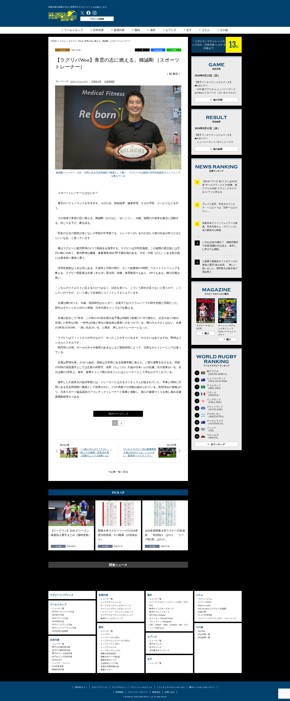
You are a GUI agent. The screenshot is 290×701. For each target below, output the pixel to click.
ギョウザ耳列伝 (205, 615)
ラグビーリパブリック (62, 15)
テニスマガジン (119, 687)
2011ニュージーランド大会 (64, 628)
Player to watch (204, 605)
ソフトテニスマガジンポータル (171, 687)
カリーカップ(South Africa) (161, 618)
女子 (189, 30)
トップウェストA (108, 647)
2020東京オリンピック (159, 650)
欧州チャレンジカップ (159, 612)
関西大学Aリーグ (108, 660)
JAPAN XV (57, 660)
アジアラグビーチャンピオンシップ (117, 615)
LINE (173, 50)
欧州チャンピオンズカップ (161, 608)
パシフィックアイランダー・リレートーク (217, 618)
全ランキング (218, 444)
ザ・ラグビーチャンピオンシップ (116, 605)
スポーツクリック (100, 687)
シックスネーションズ (111, 602)
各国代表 (119, 30)
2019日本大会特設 (60, 631)
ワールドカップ (73, 30)
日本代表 (98, 30)
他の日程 (218, 100)
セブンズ (170, 30)
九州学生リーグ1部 (109, 663)
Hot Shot (201, 631)
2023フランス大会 (60, 618)
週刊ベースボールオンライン (202, 687)
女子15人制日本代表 (61, 650)
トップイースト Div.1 (110, 644)
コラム (206, 30)
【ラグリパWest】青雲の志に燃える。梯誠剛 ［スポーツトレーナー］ (99, 41)
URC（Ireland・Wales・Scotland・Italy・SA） (169, 625)
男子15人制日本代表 (61, 647)
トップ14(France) (156, 628)
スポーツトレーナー (79, 81)
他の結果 (218, 149)
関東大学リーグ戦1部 (110, 657)
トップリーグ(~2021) (110, 637)
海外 (152, 30)
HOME (54, 41)
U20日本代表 (58, 666)
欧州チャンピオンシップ (112, 618)
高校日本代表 (58, 669)
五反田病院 (109, 81)
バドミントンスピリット (141, 687)
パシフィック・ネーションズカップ (117, 612)
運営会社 (156, 692)
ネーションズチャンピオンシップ (116, 608)
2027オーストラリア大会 (63, 612)
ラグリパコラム (205, 599)
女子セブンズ (155, 647)
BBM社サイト (81, 687)
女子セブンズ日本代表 (62, 656)
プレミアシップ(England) (160, 621)
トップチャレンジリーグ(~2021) (115, 640)
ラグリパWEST (204, 602)
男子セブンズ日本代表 (62, 653)
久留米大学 (96, 81)
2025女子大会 (58, 615)
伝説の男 (202, 612)
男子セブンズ (155, 644)
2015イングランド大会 (62, 624)
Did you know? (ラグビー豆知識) (212, 608)
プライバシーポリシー (138, 692)
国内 (137, 30)
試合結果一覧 (204, 637)
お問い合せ (169, 692)
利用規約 (120, 692)
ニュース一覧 (58, 608)
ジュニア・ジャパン (61, 663)
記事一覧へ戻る (119, 472)
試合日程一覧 (204, 634)
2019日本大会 (58, 621)
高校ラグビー (107, 669)
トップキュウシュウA (110, 650)
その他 (224, 30)
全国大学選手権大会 (110, 666)
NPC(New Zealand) (157, 615)
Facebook (158, 50)
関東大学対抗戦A (108, 653)
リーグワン (106, 634)
